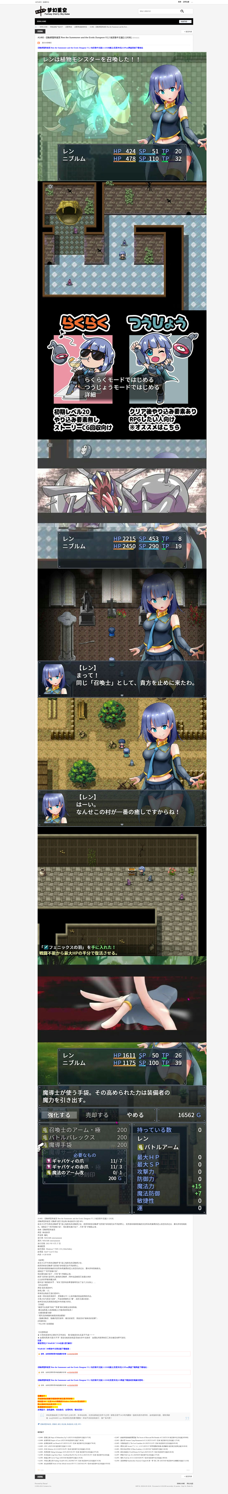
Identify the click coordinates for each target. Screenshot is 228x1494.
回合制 (63, 1424)
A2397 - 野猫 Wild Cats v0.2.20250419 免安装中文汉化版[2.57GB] (137, 1455)
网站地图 (190, 1484)
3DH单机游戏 (36, 27)
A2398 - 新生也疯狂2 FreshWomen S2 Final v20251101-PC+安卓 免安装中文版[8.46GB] (144, 1452)
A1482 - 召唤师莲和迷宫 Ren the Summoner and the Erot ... (109, 27)
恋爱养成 (68, 27)
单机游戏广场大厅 (56, 27)
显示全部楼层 (47, 43)
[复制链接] (135, 38)
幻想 (75, 1424)
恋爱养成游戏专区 (80, 27)
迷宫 (59, 1424)
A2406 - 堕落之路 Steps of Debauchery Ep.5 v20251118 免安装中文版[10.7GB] (64, 1437)
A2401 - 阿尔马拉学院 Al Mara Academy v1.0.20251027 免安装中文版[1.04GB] (141, 1449)
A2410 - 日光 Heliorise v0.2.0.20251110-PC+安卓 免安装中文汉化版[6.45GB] (64, 1449)
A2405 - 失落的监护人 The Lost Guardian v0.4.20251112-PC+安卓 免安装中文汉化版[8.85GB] (146, 1443)
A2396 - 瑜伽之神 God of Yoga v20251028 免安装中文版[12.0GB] (60, 1458)
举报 (188, 1470)
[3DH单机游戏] (54, 15)
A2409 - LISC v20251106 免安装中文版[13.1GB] (54, 1446)
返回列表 (189, 32)
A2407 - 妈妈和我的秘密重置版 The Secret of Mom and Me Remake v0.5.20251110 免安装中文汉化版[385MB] (151, 1437)
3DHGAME (41, 21)
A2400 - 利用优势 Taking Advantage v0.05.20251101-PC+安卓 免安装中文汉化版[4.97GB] (68, 1452)
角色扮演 (70, 1424)
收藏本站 (46, 2)
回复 (42, 1470)
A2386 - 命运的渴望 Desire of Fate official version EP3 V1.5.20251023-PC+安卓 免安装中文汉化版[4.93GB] (74, 1464)
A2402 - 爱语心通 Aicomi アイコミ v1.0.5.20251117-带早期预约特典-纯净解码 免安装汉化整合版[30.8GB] (151, 1446)
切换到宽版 (192, 2)
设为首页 (38, 2)
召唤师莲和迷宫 (45, 1424)
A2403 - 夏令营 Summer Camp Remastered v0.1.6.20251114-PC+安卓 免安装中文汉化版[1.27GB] (147, 1440)
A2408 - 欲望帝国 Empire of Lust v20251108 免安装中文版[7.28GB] (61, 1440)
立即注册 (186, 2)
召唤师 (54, 1424)
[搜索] (182, 11)
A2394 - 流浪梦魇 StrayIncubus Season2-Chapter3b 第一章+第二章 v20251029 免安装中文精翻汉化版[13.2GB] (152, 1461)
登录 (179, 2)
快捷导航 (184, 21)
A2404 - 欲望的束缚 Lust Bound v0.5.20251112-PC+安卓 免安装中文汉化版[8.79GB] (66, 1443)
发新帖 (40, 31)
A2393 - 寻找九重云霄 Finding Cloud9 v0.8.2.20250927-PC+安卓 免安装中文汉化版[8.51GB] (69, 1461)
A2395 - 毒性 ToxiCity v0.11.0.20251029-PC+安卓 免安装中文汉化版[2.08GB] (141, 1458)
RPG (79, 1424)
